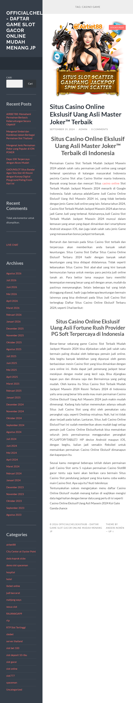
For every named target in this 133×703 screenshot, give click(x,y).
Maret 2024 (12, 466)
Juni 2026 (11, 287)
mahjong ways (13, 599)
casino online (111, 183)
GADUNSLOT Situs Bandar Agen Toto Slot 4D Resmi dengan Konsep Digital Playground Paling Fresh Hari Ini (20, 176)
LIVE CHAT (12, 244)
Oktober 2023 (14, 500)
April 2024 (12, 459)
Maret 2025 (12, 383)
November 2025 (15, 335)
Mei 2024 (11, 452)
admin (83, 129)
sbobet (10, 634)
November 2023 (15, 494)
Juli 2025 (11, 356)
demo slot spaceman (17, 565)
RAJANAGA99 (14, 613)
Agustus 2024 (13, 431)
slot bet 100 (12, 648)
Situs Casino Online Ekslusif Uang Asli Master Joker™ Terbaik (85, 114)
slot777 (10, 675)
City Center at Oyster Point (21, 551)
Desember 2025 (15, 328)
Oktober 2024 (14, 418)
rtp (8, 620)
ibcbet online (13, 585)
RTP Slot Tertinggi (16, 627)
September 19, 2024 (62, 129)
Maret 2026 (12, 307)
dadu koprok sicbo (15, 558)
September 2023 (15, 507)
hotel (9, 579)
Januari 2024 (13, 480)
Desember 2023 (15, 487)
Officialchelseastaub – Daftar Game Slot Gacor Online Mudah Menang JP (76, 528)
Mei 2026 (11, 294)
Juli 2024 (11, 438)
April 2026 (12, 300)
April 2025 (12, 376)
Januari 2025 (13, 397)
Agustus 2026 (13, 273)
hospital (10, 572)
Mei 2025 (11, 369)
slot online (11, 668)
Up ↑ (111, 531)
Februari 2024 (14, 473)
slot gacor (11, 661)
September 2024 (15, 425)
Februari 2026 (14, 314)
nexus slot (11, 606)
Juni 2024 (11, 445)
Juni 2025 (11, 363)
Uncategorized (14, 689)
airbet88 (11, 544)
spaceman (11, 682)
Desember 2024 (15, 404)
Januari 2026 (13, 321)
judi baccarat (13, 592)
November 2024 (15, 411)
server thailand (14, 641)
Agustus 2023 (13, 514)
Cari (9, 77)
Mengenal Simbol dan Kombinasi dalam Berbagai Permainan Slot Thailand (20, 135)
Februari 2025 (14, 390)
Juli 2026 (11, 280)
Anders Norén (115, 528)
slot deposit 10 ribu (16, 655)
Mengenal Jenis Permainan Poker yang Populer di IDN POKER (20, 149)
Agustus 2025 (13, 349)
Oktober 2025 (14, 342)
